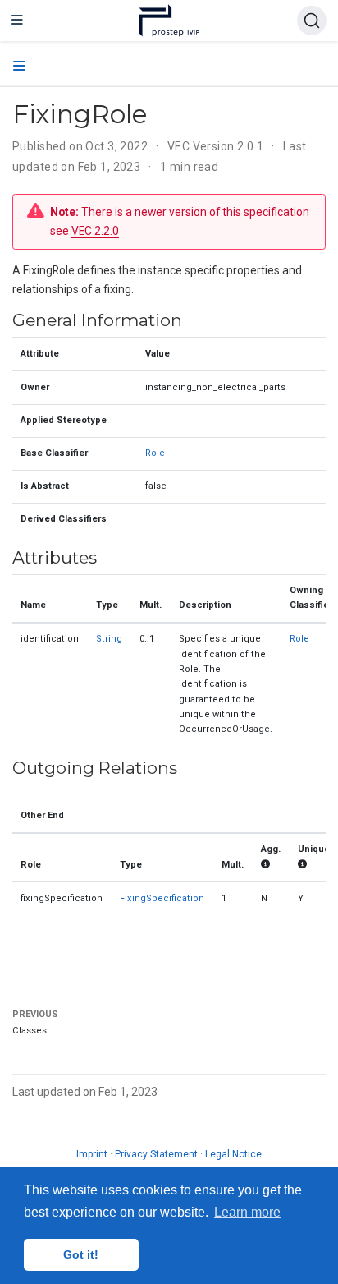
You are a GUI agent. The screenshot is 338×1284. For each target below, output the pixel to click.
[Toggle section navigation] (19, 66)
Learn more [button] (247, 1212)
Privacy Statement (156, 1154)
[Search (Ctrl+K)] (312, 20)
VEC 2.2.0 (95, 230)
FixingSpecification (162, 898)
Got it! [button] (80, 1254)
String (109, 638)
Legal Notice (233, 1154)
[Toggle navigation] (17, 20)
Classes (29, 1030)
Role (155, 453)
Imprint (91, 1154)
